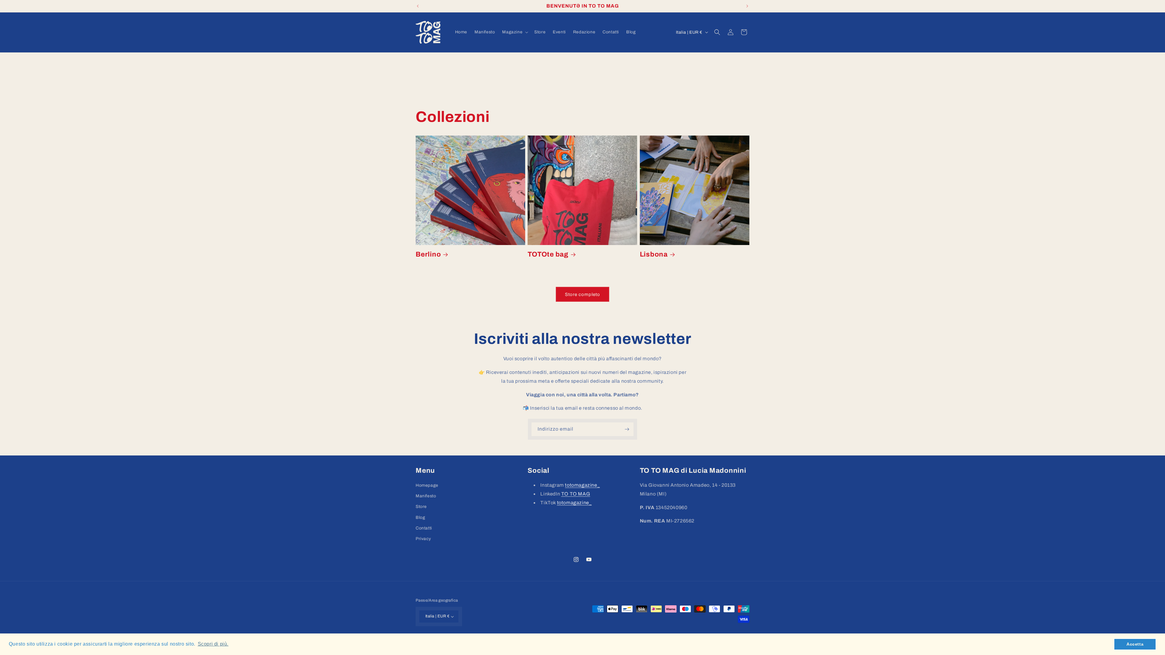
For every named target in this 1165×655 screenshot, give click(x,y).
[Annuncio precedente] (417, 6)
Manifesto (426, 496)
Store (421, 506)
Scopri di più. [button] (213, 644)
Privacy (423, 538)
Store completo (582, 294)
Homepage (427, 485)
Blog (420, 517)
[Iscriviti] (626, 429)
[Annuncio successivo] (747, 6)
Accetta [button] (1134, 644)
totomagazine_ (582, 485)
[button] (514, 32)
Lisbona (654, 254)
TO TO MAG (575, 493)
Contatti (424, 528)
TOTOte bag (548, 254)
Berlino (428, 254)
